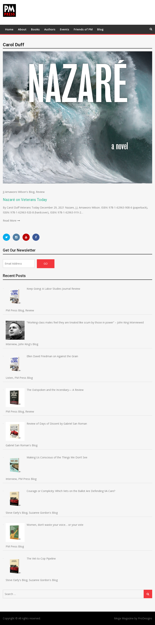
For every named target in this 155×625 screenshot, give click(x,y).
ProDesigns (145, 618)
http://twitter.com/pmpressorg (6, 237)
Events (64, 29)
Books (35, 29)
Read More (9, 220)
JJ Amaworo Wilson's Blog (18, 192)
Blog (100, 29)
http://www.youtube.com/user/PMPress (26, 237)
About (22, 29)
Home (9, 29)
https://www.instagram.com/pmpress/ (16, 237)
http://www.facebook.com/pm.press (36, 237)
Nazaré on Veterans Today (25, 199)
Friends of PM (83, 29)
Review (40, 192)
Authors (49, 29)
